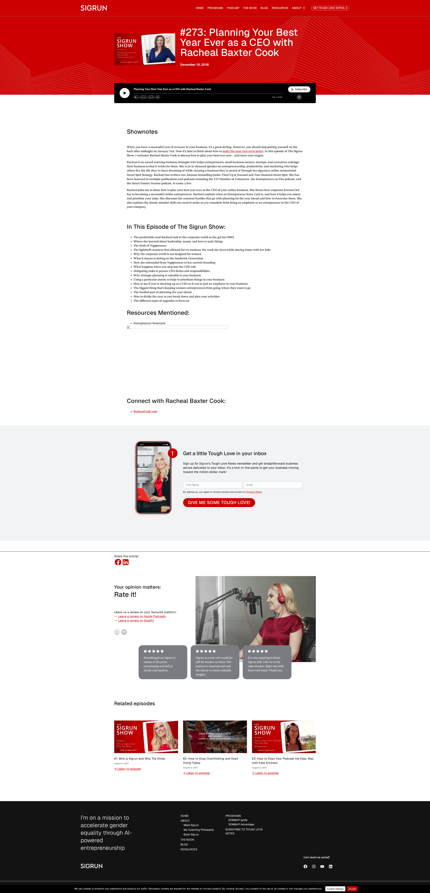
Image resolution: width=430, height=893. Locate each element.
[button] (118, 562)
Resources (280, 8)
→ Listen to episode (127, 769)
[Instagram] (314, 866)
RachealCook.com (145, 411)
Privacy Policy (254, 491)
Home (200, 8)
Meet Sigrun (191, 825)
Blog (264, 8)
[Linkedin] (331, 866)
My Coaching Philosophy (199, 830)
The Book (250, 8)
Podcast (233, 8)
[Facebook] (305, 866)
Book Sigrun (191, 834)
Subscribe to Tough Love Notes (244, 831)
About (296, 8)
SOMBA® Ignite (237, 820)
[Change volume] (157, 97)
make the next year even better (242, 151)
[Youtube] (322, 866)
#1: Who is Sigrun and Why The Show (139, 758)
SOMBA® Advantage (241, 824)
